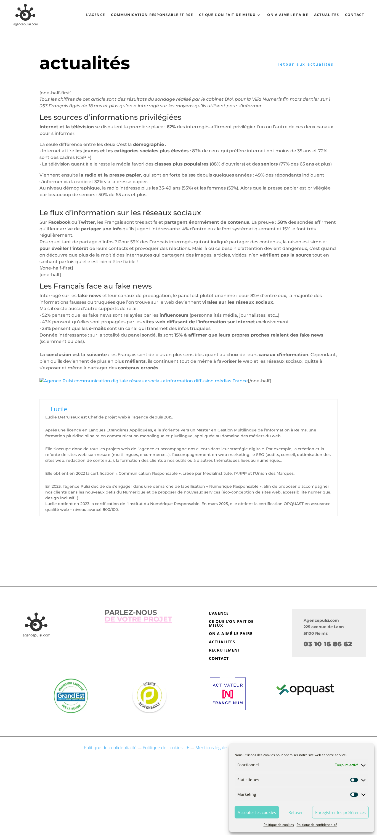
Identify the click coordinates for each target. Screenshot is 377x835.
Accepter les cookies (257, 812)
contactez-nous (188, 550)
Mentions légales (211, 748)
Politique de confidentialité (317, 824)
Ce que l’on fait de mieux (227, 14)
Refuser (295, 812)
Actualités (326, 14)
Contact (354, 14)
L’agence (95, 14)
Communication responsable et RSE (152, 14)
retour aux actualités (306, 64)
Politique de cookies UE (166, 748)
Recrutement (224, 650)
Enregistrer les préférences (340, 812)
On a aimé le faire (287, 14)
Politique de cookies (279, 824)
